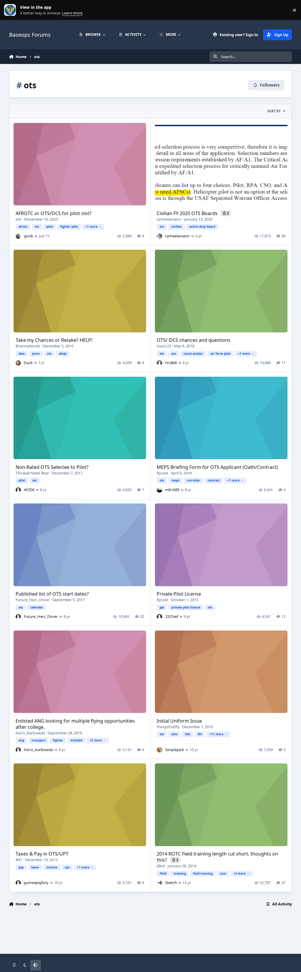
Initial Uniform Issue (179, 721)
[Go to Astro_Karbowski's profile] (18, 750)
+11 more (216, 734)
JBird (161, 865)
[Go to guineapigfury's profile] (18, 882)
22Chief (171, 616)
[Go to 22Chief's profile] (159, 616)
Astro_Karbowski (30, 733)
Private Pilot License (179, 594)
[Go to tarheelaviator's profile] (159, 236)
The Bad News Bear (32, 473)
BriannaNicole (28, 346)
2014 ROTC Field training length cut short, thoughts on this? (217, 857)
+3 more (239, 873)
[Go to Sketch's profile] (159, 882)
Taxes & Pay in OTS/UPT (42, 854)
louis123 (164, 346)
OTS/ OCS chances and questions (193, 340)
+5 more (96, 740)
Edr (18, 219)
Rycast (162, 473)
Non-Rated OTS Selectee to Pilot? (52, 467)
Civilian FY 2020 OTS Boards (188, 213)
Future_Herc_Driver (33, 599)
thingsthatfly (168, 726)
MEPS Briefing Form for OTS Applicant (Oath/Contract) (217, 467)
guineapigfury (36, 882)
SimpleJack (174, 749)
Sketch (171, 882)
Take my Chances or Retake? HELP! (54, 340)
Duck (28, 362)
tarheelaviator (169, 219)
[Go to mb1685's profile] (159, 490)
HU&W (171, 362)
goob (28, 236)
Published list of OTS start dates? (52, 594)
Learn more (11, 10)
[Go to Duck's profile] (18, 363)
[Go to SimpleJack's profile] (159, 750)
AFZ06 (29, 489)
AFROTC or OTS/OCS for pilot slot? (53, 213)
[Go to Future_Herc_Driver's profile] (18, 616)
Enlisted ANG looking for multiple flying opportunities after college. (75, 724)
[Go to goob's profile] (18, 236)
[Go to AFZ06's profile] (18, 490)
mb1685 (172, 489)
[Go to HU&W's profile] (159, 363)
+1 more (91, 226)
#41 (19, 859)
